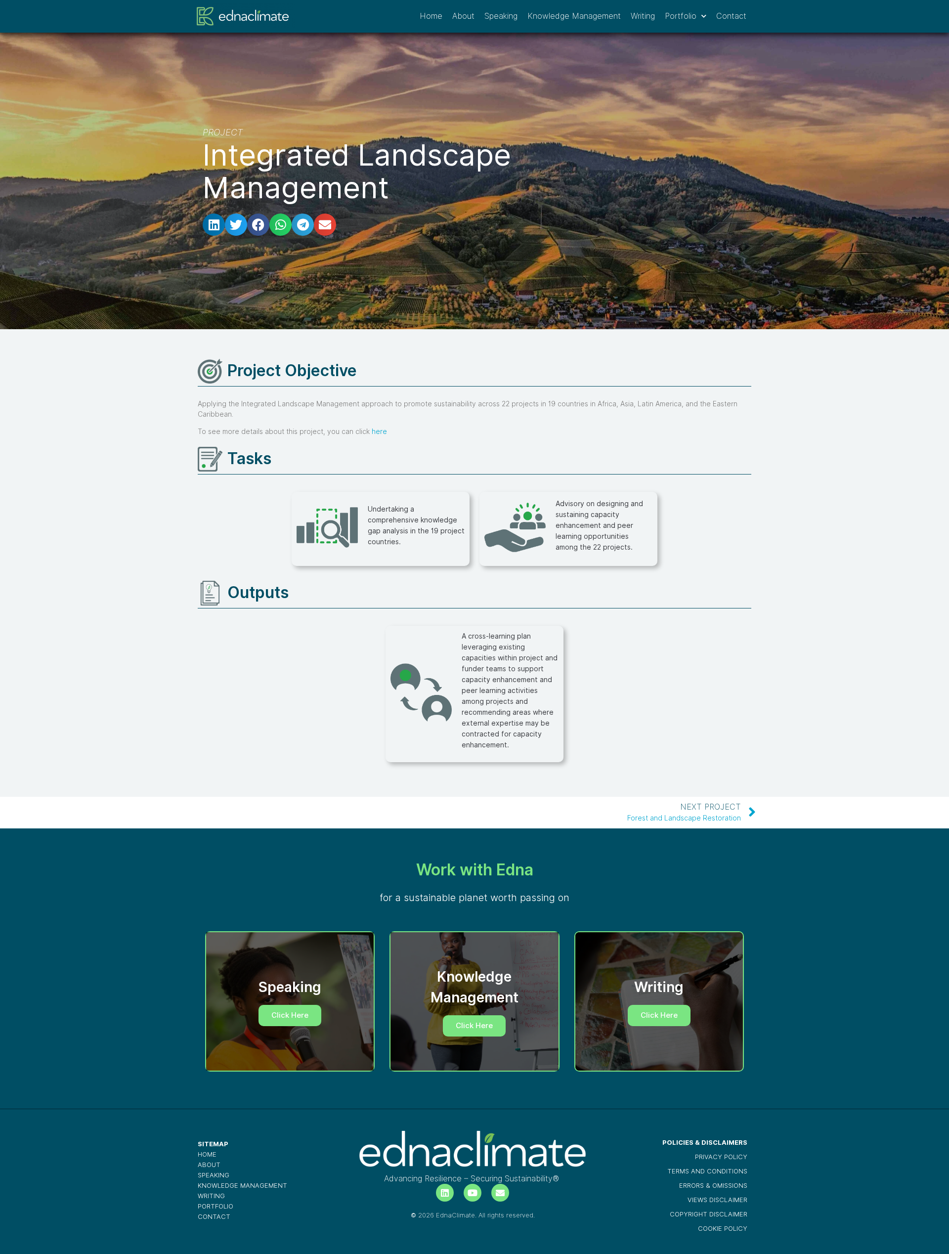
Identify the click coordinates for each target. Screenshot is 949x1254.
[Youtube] (472, 1193)
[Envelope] (500, 1193)
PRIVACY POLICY (721, 1157)
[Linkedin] (445, 1193)
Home (431, 16)
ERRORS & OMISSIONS (713, 1185)
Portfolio (680, 16)
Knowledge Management (574, 16)
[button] (214, 225)
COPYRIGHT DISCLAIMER (708, 1214)
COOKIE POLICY (722, 1228)
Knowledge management (242, 1185)
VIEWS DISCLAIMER (717, 1200)
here (379, 431)
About (463, 16)
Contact (731, 16)
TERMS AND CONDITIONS (707, 1171)
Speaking (501, 16)
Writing (643, 16)
